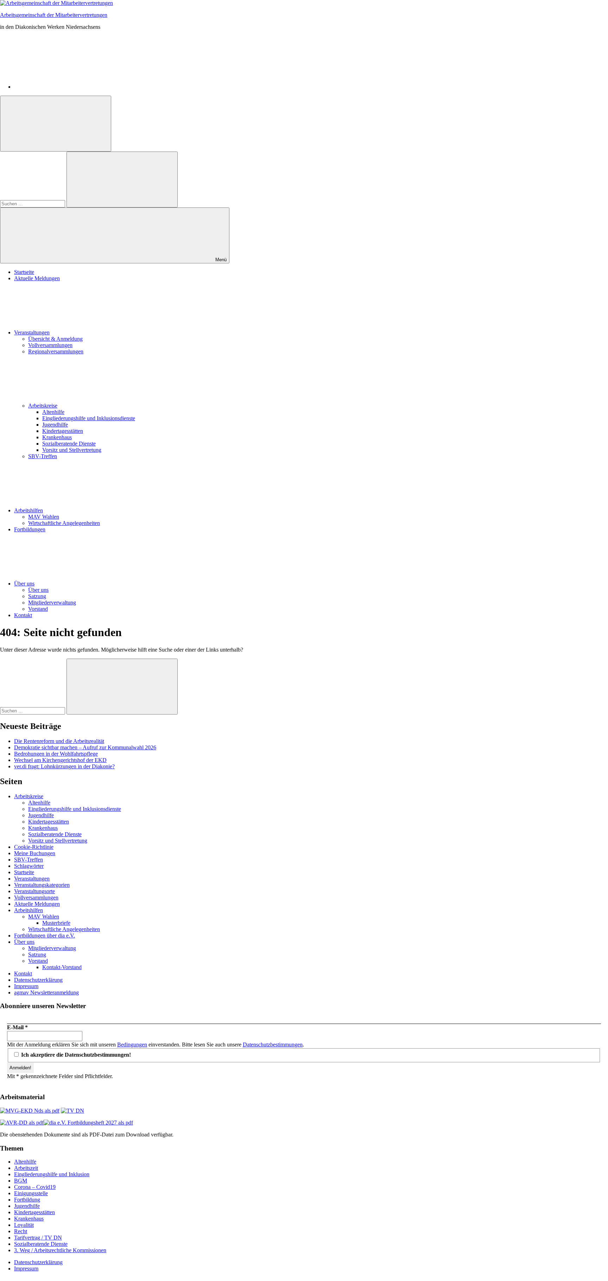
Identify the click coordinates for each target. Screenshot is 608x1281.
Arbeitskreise (42, 406)
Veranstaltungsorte (34, 891)
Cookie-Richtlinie (33, 847)
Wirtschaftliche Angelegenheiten (64, 523)
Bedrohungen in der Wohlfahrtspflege (56, 754)
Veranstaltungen (32, 332)
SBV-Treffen (42, 456)
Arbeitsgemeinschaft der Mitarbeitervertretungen (53, 15)
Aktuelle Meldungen (37, 278)
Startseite (24, 272)
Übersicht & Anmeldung (55, 339)
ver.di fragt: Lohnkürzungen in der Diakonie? (64, 766)
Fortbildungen (29, 529)
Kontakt (23, 615)
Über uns (24, 584)
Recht (20, 1231)
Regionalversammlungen (55, 351)
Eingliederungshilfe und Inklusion (51, 1174)
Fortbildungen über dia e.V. (44, 936)
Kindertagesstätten (62, 431)
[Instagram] (67, 87)
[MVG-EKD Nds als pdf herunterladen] (29, 1111)
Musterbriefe (56, 923)
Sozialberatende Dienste (69, 444)
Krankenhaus (57, 437)
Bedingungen (132, 1045)
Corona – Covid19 (35, 1187)
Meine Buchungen (34, 853)
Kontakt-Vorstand (62, 967)
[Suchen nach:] (33, 203)
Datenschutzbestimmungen (273, 1045)
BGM (20, 1181)
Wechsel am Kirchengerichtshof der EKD (60, 760)
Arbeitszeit (26, 1168)
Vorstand (38, 609)
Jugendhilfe (55, 425)
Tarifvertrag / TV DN (38, 1238)
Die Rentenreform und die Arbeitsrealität (59, 741)
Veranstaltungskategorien (42, 885)
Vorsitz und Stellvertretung (71, 450)
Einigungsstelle (31, 1193)
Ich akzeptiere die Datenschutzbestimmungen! (75, 1055)
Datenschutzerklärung (38, 980)
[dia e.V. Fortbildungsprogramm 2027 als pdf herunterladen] (88, 1123)
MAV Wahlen (43, 517)
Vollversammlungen (50, 345)
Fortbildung (27, 1200)
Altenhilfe (53, 412)
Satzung (37, 596)
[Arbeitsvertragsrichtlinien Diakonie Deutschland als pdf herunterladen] (22, 1123)
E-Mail (17, 1027)
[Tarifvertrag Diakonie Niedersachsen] (72, 1111)
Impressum (26, 986)
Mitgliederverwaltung (52, 603)
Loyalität (24, 1225)
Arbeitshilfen (28, 510)
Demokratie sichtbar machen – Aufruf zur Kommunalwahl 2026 (85, 747)
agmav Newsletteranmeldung (46, 992)
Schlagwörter (29, 866)
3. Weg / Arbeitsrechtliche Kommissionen (60, 1250)
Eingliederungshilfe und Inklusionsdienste (88, 418)
